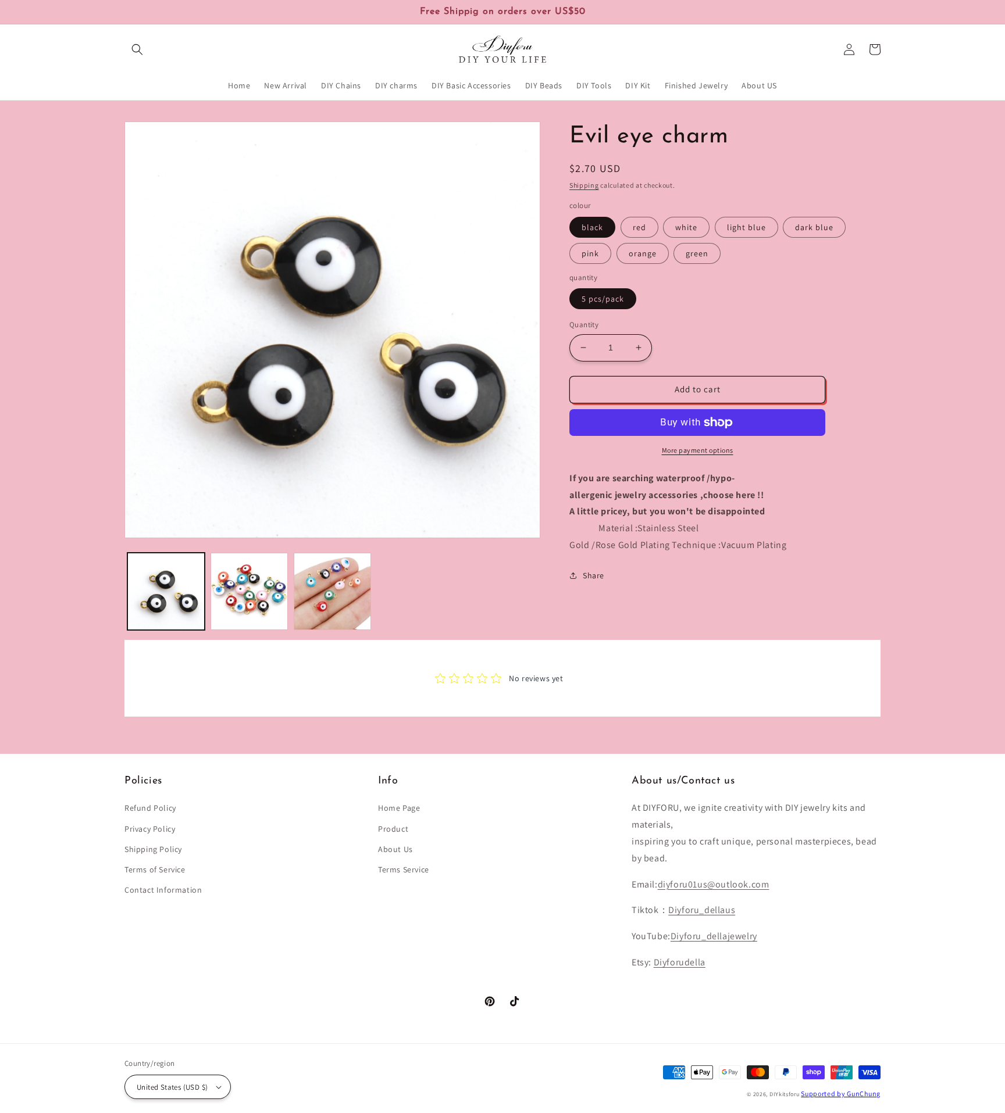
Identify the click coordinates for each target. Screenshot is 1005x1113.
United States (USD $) (172, 1087)
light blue (746, 227)
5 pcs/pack (603, 299)
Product (393, 829)
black (592, 227)
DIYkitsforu (784, 1094)
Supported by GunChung (841, 1093)
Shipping (584, 185)
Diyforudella (679, 962)
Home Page (399, 808)
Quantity (583, 325)
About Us (395, 849)
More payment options (697, 450)
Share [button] (593, 575)
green (697, 253)
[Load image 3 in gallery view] (332, 591)
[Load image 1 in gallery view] (166, 591)
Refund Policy (150, 808)
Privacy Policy (149, 829)
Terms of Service (155, 869)
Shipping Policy (153, 849)
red (639, 227)
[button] (137, 49)
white (686, 227)
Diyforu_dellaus (701, 910)
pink (590, 253)
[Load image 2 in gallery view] (249, 591)
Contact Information (163, 890)
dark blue (814, 227)
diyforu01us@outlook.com (713, 884)
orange (643, 253)
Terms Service (403, 869)
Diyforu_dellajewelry (714, 936)
